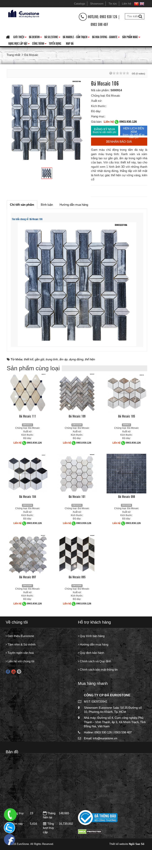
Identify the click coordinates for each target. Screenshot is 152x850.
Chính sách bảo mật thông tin (98, 669)
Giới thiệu (20, 38)
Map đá (69, 43)
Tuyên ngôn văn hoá (20, 652)
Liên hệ (126, 3)
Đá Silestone (52, 38)
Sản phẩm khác (131, 38)
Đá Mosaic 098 (126, 496)
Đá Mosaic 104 (27, 496)
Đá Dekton (35, 38)
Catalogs (79, 3)
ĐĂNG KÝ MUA (104, 130)
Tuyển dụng (55, 43)
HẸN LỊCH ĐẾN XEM (133, 131)
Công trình (39, 44)
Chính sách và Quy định (95, 661)
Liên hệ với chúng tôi (20, 661)
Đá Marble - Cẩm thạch (76, 38)
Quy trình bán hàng (91, 636)
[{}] (23, 13)
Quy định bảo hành (91, 652)
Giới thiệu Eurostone (20, 636)
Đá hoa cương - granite (106, 38)
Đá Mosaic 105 (126, 416)
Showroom (97, 3)
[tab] (22, 204)
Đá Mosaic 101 (77, 496)
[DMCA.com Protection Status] (90, 831)
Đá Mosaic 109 (77, 416)
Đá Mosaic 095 (77, 576)
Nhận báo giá (120, 141)
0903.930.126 (128, 121)
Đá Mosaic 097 (27, 576)
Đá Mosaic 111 (27, 416)
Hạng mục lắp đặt (19, 44)
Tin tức (112, 3)
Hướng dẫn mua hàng (93, 644)
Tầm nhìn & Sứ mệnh (21, 644)
